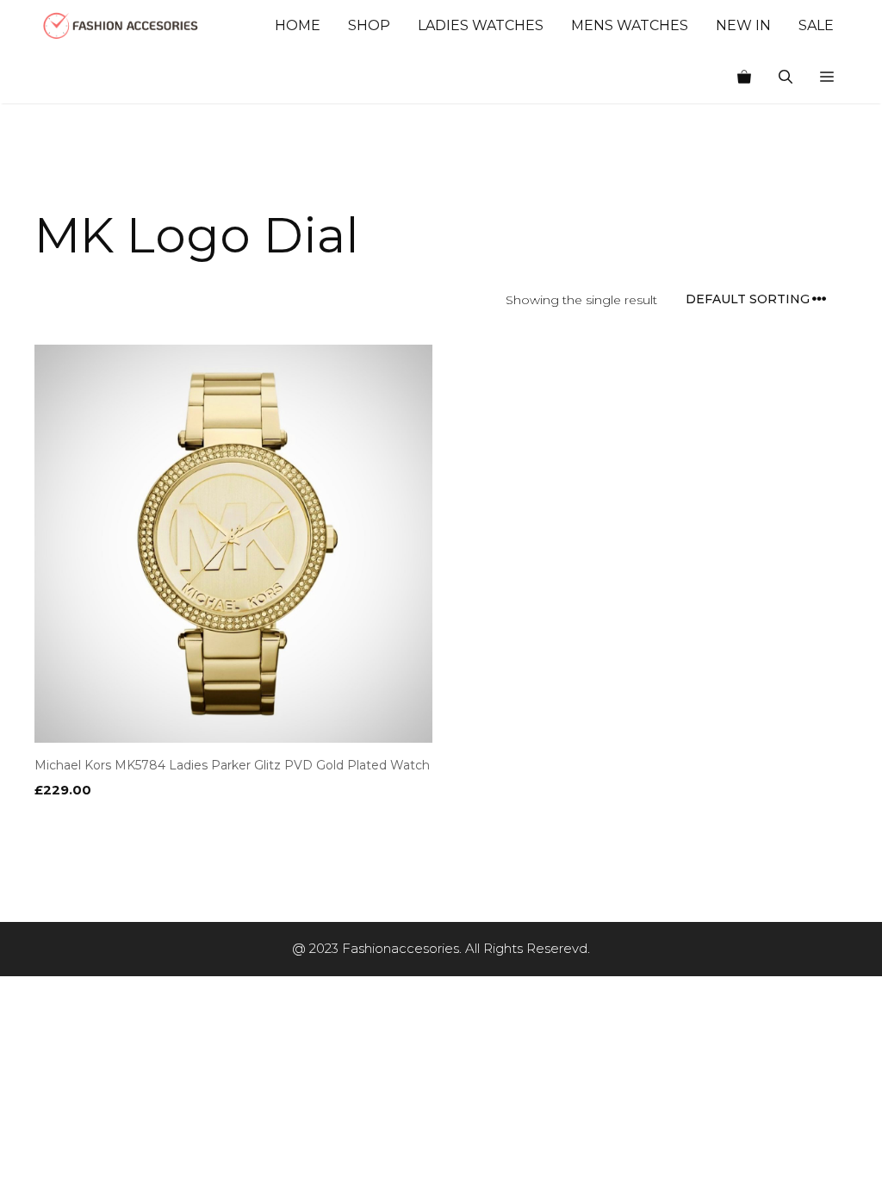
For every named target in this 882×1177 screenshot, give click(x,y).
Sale (816, 25)
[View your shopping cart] (744, 77)
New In (743, 25)
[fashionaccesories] (120, 26)
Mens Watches (629, 25)
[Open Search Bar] (785, 77)
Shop (369, 25)
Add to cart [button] (79, 824)
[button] (827, 77)
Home (297, 25)
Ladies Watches (480, 25)
